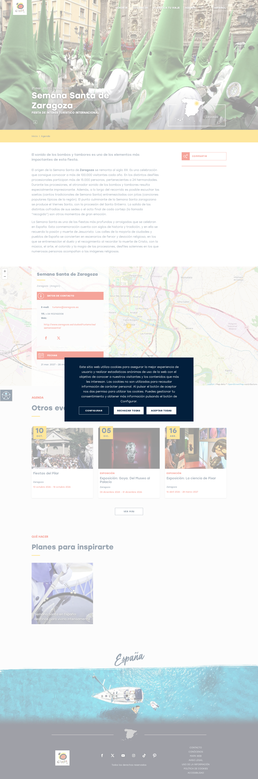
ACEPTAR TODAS (161, 410)
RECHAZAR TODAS (128, 410)
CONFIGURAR (93, 410)
